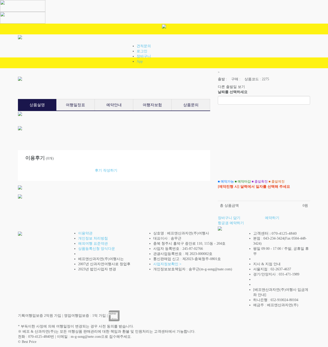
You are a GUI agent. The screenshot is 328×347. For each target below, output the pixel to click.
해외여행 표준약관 (93, 243)
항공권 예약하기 (231, 223)
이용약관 (85, 233)
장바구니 (144, 56)
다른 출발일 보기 (231, 87)
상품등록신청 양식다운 (96, 249)
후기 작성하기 (106, 170)
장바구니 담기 (229, 218)
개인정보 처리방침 (93, 238)
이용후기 (35, 158)
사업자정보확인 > (167, 264)
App (140, 61)
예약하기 (272, 218)
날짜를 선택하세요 (233, 92)
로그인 (142, 51)
